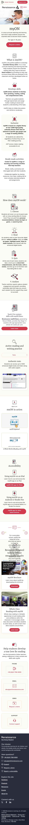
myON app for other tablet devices (14, 511)
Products (4, 783)
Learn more (14, 328)
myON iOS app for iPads (14, 485)
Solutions (4, 780)
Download (14, 586)
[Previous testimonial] (2, 533)
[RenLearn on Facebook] (6, 802)
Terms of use (15, 816)
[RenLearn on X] (2, 802)
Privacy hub (21, 814)
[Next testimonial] (26, 533)
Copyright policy (6, 816)
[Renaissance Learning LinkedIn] (10, 802)
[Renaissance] (10, 7)
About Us (4, 794)
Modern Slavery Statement (8, 814)
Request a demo (14, 45)
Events (3, 790)
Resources (4, 787)
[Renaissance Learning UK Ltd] (14, 737)
